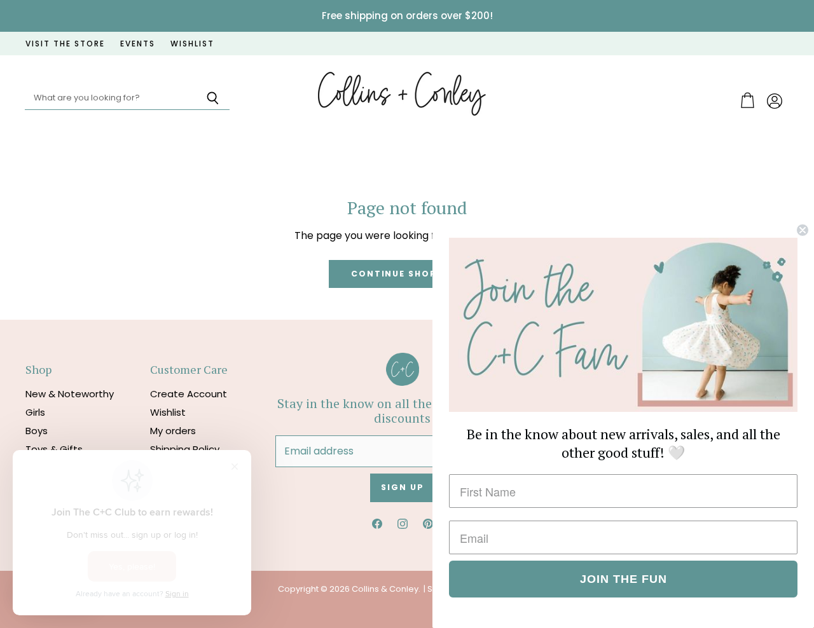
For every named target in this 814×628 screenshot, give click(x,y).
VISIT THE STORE (65, 43)
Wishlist (168, 412)
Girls (35, 412)
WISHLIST (192, 43)
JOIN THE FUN (623, 579)
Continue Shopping (407, 273)
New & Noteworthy (69, 393)
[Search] (213, 98)
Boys (36, 430)
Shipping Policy (184, 449)
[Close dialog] (802, 230)
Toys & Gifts (54, 449)
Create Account (188, 393)
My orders (173, 430)
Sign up (402, 487)
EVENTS (137, 43)
